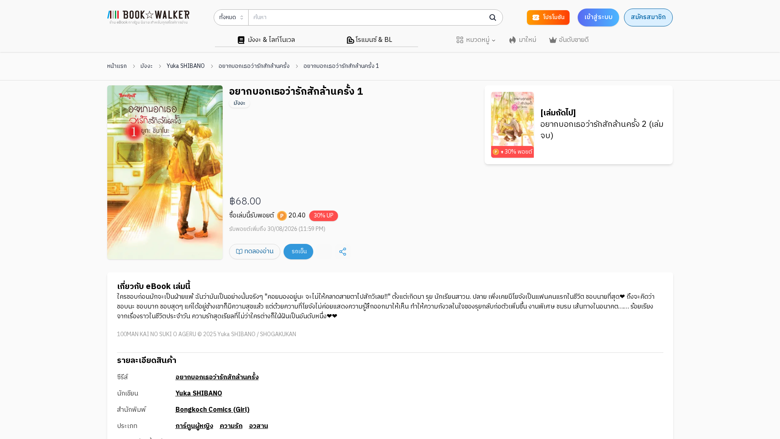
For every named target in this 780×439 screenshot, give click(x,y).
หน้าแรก (117, 66)
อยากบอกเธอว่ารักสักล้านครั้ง (254, 66)
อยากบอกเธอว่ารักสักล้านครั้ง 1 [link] (341, 66)
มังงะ (147, 66)
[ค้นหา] (493, 17)
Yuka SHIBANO (186, 66)
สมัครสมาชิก (648, 17)
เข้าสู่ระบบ (598, 17)
